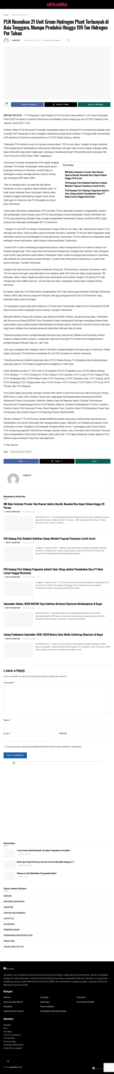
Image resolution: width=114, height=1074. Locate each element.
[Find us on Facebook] (4, 1061)
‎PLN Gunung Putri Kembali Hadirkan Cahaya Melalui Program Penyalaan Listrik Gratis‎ (86, 184)
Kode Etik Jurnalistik (13, 1048)
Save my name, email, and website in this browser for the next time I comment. (44, 746)
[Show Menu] (5, 4)
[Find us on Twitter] (8, 1061)
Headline (8, 907)
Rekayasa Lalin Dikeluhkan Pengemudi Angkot (37, 873)
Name (7, 720)
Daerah (8, 896)
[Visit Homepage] (57, 4)
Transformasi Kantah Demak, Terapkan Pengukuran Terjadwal (43, 850)
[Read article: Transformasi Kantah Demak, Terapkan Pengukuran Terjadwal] (9, 853)
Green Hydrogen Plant (20, 451)
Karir (6, 1028)
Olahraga (9, 924)
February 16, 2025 (25, 865)
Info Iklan (8, 1031)
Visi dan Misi (9, 1038)
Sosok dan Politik (14, 946)
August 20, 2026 (29, 608)
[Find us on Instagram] (12, 1061)
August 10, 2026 (24, 854)
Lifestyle (9, 918)
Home (6, 15)
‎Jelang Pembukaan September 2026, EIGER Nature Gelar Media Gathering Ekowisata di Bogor (53, 634)
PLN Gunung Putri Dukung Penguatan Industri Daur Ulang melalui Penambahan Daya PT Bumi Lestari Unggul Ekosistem (87, 193)
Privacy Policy (10, 1041)
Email (7, 733)
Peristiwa (9, 941)
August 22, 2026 (29, 512)
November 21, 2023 (32, 40)
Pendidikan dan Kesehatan (18, 935)
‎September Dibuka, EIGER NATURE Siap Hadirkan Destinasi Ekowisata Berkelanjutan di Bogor (53, 604)
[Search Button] (109, 4)
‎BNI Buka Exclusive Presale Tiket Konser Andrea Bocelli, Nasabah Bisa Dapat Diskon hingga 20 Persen (86, 175)
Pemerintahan (11, 929)
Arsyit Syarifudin (13, 512)
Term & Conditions (12, 1034)
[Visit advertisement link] (57, 798)
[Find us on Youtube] (15, 1061)
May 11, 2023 (23, 877)
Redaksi (7, 1025)
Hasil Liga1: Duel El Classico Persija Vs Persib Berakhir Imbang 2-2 (45, 861)
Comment (9, 682)
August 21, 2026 (29, 543)
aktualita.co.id (16, 1067)
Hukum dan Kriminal (15, 913)
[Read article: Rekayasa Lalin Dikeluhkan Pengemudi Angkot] (9, 876)
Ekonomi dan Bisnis (20, 15)
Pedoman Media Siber (14, 1044)
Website (63, 733)
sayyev (16, 40)
